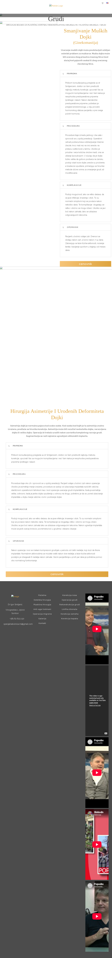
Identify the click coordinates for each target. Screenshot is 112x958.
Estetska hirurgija (42, 600)
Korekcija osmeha (70, 614)
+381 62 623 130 (17, 619)
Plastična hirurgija (88, 25)
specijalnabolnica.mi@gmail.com (18, 624)
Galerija (42, 619)
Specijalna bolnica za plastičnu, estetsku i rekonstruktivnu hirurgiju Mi (41, 25)
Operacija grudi (69, 600)
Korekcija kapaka (69, 619)
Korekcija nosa (69, 595)
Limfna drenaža (69, 609)
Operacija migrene (42, 614)
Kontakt (42, 623)
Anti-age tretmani (42, 609)
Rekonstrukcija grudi (69, 605)
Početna (42, 595)
